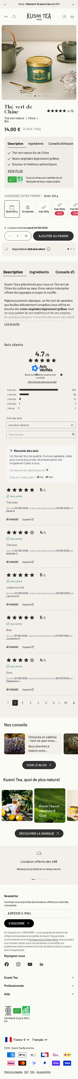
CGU (32, 1071)
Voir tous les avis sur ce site (42, 381)
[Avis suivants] (74, 703)
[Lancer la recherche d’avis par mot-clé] (73, 434)
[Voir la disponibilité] (48, 249)
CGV (26, 1071)
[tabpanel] (39, 303)
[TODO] (47, 470)
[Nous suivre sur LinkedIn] (41, 964)
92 (65, 702)
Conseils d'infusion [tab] (60, 143)
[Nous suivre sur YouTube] (29, 964)
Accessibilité (43, 1071)
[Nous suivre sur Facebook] (6, 964)
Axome (30, 1047)
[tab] (13, 272)
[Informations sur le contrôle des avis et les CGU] (61, 374)
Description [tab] (15, 143)
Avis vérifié (16, 496)
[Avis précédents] (8, 702)
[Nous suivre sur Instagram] (18, 964)
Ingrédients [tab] (35, 143)
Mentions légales (13, 1071)
